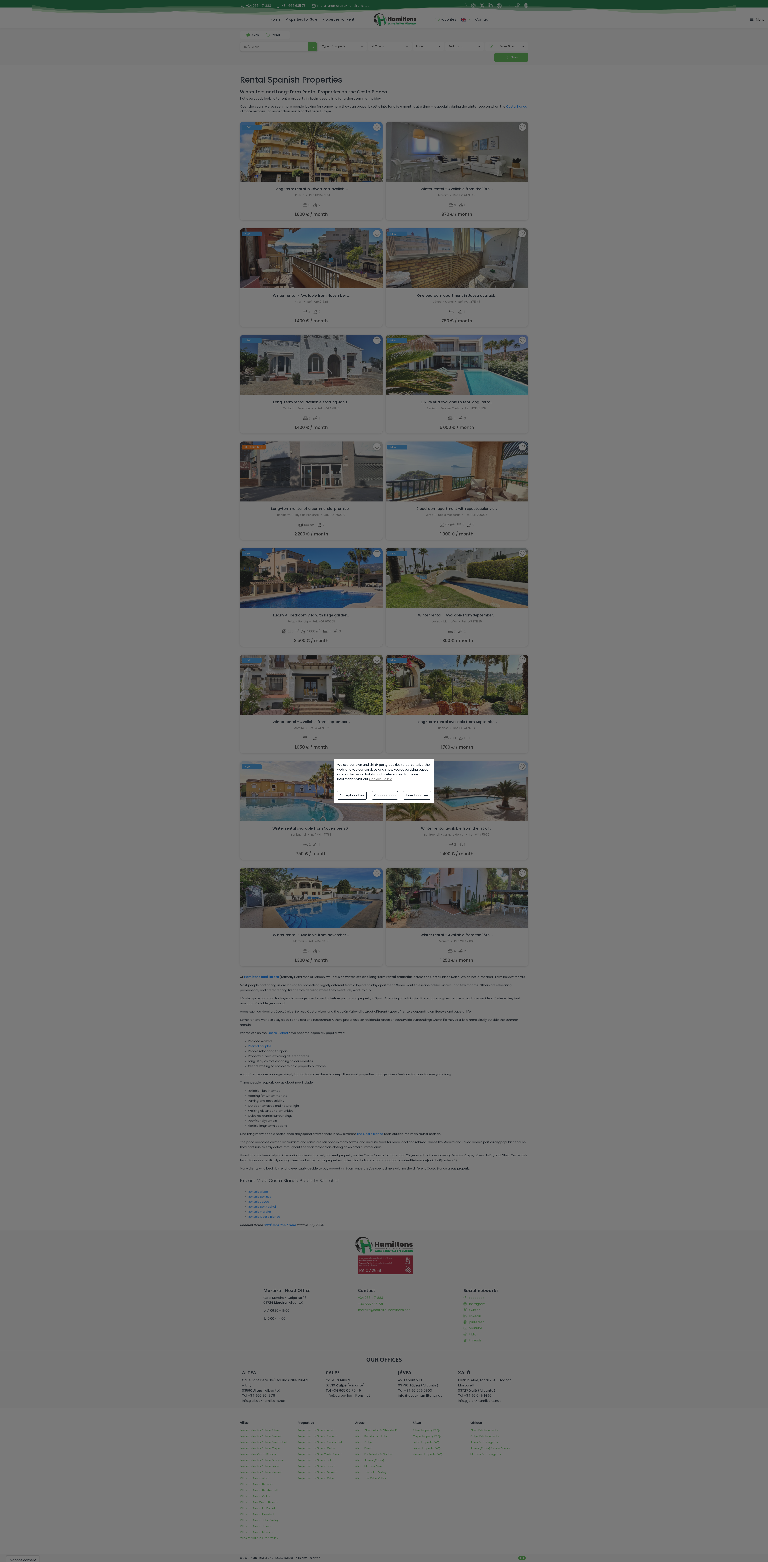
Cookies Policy (380, 779)
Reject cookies (417, 795)
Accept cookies (352, 795)
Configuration (385, 795)
